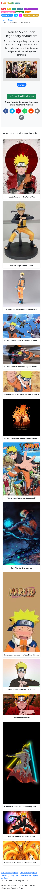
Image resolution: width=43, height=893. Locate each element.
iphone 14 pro (7, 15)
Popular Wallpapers (28, 872)
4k (9, 9)
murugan (19, 12)
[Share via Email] (37, 111)
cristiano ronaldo (31, 9)
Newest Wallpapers (29, 875)
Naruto (10, 20)
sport (20, 9)
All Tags (4, 878)
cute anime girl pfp (31, 15)
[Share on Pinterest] (18, 111)
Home (4, 20)
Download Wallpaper (22, 96)
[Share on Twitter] (12, 111)
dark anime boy (8, 12)
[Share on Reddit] (31, 111)
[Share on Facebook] (5, 111)
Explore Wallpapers (9, 872)
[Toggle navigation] (39, 3)
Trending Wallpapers (10, 875)
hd (20, 15)
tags (3, 9)
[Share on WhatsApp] (24, 111)
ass (16, 15)
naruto (21, 85)
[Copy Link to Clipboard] (21, 117)
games (28, 12)
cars (13, 9)
